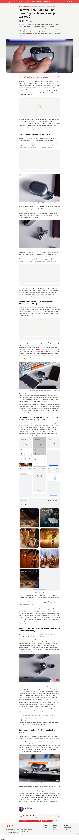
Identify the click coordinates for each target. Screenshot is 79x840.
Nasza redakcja (67, 827)
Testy (26, 1)
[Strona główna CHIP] (12, 1)
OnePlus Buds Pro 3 (41, 351)
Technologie (45, 827)
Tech (21, 1)
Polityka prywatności (68, 831)
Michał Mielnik (25, 20)
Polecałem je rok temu (40, 129)
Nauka (39, 1)
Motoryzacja (45, 831)
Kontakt (65, 829)
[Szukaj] (72, 2)
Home (21, 6)
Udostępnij (23, 820)
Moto (33, 1)
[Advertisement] (39, 160)
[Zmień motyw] (69, 1)
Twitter (45, 820)
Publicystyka (47, 1)
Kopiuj (57, 820)
